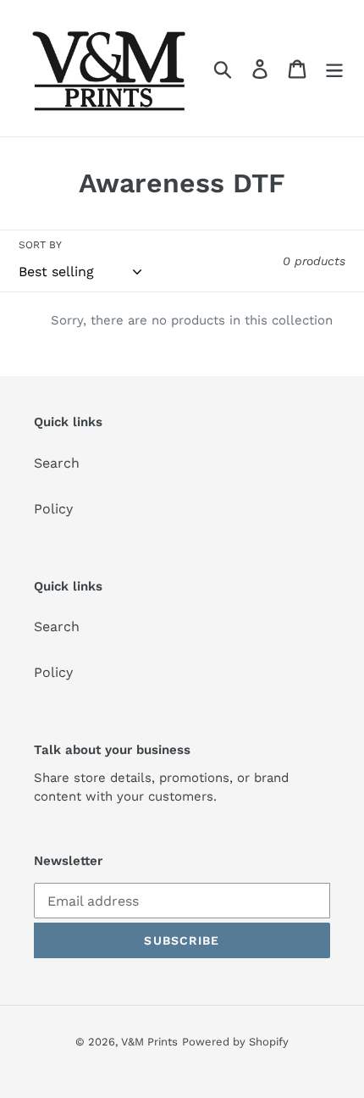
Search (57, 463)
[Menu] (334, 68)
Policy (53, 509)
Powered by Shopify (235, 1041)
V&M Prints (149, 1041)
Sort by (40, 245)
